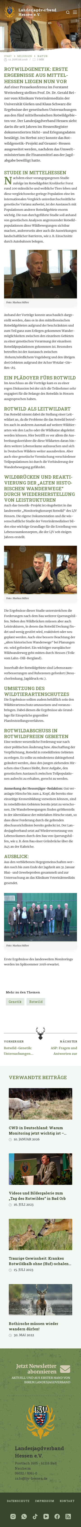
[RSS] (68, 1516)
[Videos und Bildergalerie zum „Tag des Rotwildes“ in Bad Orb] (40, 1169)
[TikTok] (35, 1516)
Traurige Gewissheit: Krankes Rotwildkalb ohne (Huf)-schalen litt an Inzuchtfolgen (39, 1263)
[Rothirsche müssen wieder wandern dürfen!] (40, 1300)
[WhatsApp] (24, 1516)
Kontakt (67, 1501)
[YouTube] (46, 1516)
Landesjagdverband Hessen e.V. (37, 12)
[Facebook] (57, 1516)
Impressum (44, 1501)
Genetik (15, 1002)
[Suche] (68, 12)
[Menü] (75, 12)
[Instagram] (13, 1516)
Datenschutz (18, 1501)
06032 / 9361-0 (26, 1473)
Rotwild (36, 1002)
